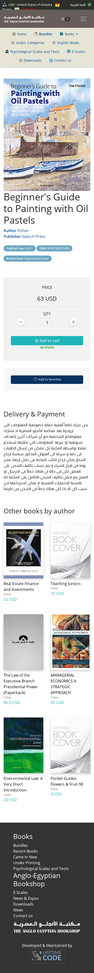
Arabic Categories (30, 42)
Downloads (32, 60)
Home (21, 34)
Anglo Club (28, 9)
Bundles (20, 845)
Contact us (62, 60)
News (18, 910)
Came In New (25, 857)
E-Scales (78, 51)
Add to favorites (49, 379)
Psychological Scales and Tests (34, 51)
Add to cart (49, 340)
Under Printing (26, 862)
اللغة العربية (78, 4)
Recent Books (25, 851)
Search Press (34, 236)
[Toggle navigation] (83, 19)
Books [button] (69, 34)
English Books (67, 42)
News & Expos (26, 898)
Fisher (23, 230)
